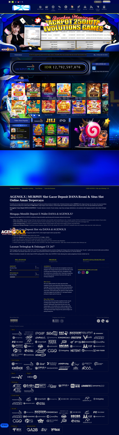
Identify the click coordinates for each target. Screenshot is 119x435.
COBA (39, 127)
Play (31, 69)
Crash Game (78, 10)
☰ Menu (4, 425)
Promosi (104, 9)
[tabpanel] (59, 32)
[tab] (39, 120)
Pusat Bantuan (38, 188)
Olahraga (72, 9)
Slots (46, 9)
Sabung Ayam (98, 10)
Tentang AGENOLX (15, 188)
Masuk (98, 2)
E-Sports (91, 9)
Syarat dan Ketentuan (50, 188)
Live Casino (53, 10)
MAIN (19, 90)
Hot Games (40, 9)
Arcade (85, 9)
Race (59, 9)
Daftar (106, 2)
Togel (66, 9)
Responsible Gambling (27, 188)
